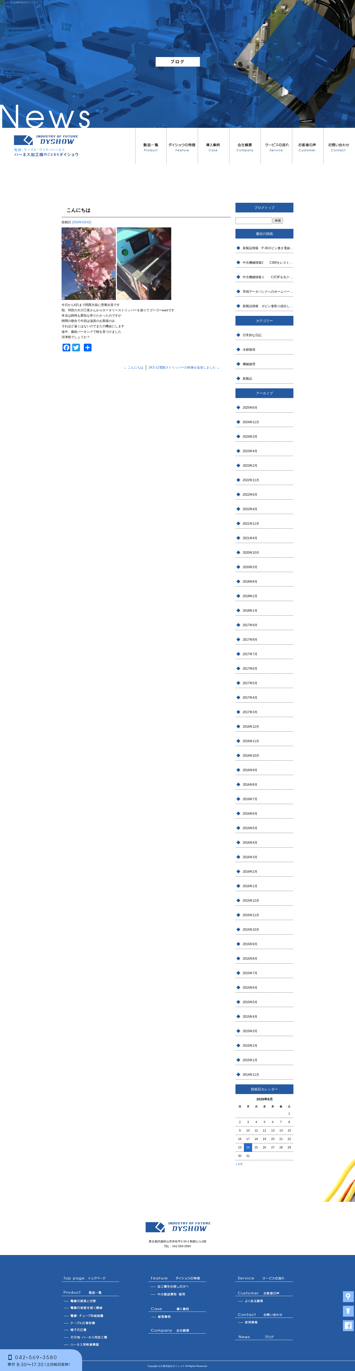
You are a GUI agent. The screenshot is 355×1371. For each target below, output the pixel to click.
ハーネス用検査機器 (90, 1344)
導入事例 (213, 146)
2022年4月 (250, 509)
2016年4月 (250, 842)
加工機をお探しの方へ (177, 1287)
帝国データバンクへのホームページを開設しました (268, 291)
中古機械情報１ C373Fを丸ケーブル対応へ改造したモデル (268, 277)
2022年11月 (251, 480)
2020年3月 (250, 567)
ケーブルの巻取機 (90, 1322)
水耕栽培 (249, 349)
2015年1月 (250, 1060)
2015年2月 (250, 1045)
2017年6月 (250, 668)
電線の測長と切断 (90, 1301)
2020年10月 (251, 552)
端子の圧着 (90, 1330)
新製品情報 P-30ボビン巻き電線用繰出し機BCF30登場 (268, 248)
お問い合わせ (339, 146)
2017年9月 (250, 625)
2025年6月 (250, 407)
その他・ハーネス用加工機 (90, 1337)
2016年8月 (250, 784)
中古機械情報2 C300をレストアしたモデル (268, 262)
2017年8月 (250, 639)
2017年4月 (250, 697)
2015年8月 (250, 958)
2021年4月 (250, 538)
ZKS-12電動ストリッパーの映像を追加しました (184, 367)
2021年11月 (251, 523)
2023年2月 (250, 465)
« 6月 (239, 1164)
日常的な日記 (252, 335)
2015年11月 (251, 915)
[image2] (89, 297)
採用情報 (264, 1322)
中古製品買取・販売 (177, 1294)
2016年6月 (250, 813)
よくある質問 (264, 1301)
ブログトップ (264, 208)
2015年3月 (250, 1031)
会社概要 (245, 146)
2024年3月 (250, 436)
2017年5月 (250, 683)
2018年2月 (250, 596)
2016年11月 (251, 741)
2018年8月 (250, 581)
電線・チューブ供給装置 (90, 1315)
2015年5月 (250, 1002)
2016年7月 (250, 799)
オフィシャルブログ (264, 1338)
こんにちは (133, 367)
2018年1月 (250, 610)
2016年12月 (251, 726)
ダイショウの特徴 (182, 146)
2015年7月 (250, 973)
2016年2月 (250, 871)
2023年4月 (250, 451)
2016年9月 (250, 770)
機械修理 (249, 364)
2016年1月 (250, 886)
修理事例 (177, 1316)
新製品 (247, 378)
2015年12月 (251, 900)
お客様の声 (308, 146)
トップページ (90, 1278)
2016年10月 (251, 755)
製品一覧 (151, 146)
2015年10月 (251, 929)
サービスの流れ (276, 146)
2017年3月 (250, 712)
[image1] (144, 297)
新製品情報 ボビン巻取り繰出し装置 (268, 306)
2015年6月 (250, 987)
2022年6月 (250, 494)
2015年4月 (250, 1016)
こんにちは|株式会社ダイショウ (21, 2)
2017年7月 (250, 654)
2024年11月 (251, 422)
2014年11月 (251, 1074)
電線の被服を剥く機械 (90, 1308)
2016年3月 (250, 857)
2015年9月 (250, 944)
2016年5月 (250, 828)
